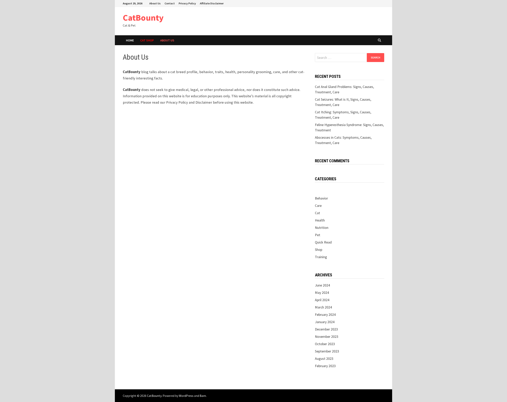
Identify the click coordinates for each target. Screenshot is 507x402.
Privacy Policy (187, 3)
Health (320, 220)
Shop (318, 249)
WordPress (186, 396)
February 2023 (325, 366)
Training (321, 257)
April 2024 (322, 300)
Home (130, 40)
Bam (203, 396)
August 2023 (324, 358)
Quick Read (323, 242)
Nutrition (321, 227)
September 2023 (327, 351)
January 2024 (325, 322)
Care (318, 205)
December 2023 (326, 329)
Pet (317, 235)
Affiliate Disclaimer (212, 3)
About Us (155, 3)
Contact (170, 3)
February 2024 (325, 314)
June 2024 (322, 285)
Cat (317, 213)
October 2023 (325, 344)
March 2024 (323, 307)
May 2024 (322, 292)
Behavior (321, 198)
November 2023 (326, 336)
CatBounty (143, 17)
